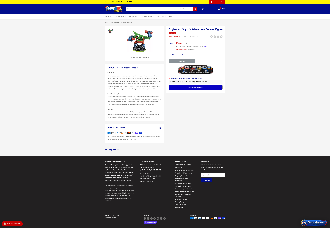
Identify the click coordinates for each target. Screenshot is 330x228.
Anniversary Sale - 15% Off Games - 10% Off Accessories (121, 2)
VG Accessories (147, 17)
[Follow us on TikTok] (161, 218)
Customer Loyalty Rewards (183, 189)
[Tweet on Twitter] (218, 36)
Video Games (120, 17)
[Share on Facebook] (211, 36)
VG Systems (133, 17)
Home (106, 22)
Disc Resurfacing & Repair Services (183, 195)
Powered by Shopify (110, 217)
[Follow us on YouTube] (158, 218)
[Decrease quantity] (178, 55)
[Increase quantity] (187, 55)
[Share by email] (221, 36)
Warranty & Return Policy (183, 183)
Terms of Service (180, 205)
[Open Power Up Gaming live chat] (313, 222)
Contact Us (178, 167)
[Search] (195, 9)
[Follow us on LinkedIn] (164, 218)
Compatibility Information (183, 186)
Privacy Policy (179, 202)
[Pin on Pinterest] (215, 36)
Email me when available (195, 87)
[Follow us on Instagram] (151, 218)
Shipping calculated (181, 49)
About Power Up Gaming (183, 165)
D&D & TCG (160, 17)
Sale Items (108, 17)
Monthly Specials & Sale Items (184, 170)
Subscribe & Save (218, 2)
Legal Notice (179, 207)
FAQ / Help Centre (181, 199)
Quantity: (172, 55)
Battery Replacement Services (184, 191)
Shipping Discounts (181, 176)
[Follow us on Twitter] (148, 218)
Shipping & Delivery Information (181, 179)
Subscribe (207, 180)
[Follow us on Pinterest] (154, 218)
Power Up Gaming (174, 36)
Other (170, 17)
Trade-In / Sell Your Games (183, 173)
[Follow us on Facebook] (145, 218)
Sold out (182, 61)
